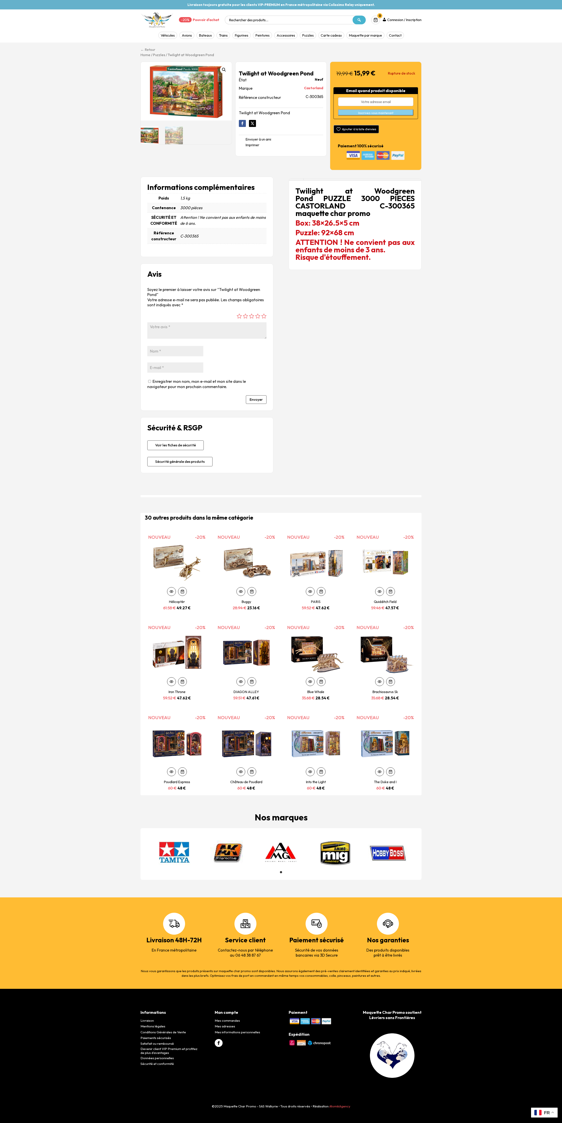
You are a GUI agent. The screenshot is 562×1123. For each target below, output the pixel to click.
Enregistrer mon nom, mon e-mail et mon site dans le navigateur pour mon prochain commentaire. (196, 384)
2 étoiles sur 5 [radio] (245, 316)
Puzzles (308, 35)
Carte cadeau (331, 35)
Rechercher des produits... (248, 20)
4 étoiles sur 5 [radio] (257, 316)
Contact (395, 35)
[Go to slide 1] (281, 872)
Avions (187, 35)
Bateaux (205, 35)
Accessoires (286, 35)
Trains (223, 35)
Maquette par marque (365, 35)
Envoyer (256, 399)
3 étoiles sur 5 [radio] (251, 316)
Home (145, 54)
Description (296, 179)
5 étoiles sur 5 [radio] (264, 316)
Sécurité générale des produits (180, 461)
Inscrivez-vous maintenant (375, 113)
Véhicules (168, 35)
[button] (224, 70)
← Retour (147, 49)
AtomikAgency (339, 1106)
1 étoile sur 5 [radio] (239, 316)
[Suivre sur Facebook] (242, 123)
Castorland (313, 88)
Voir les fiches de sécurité (175, 445)
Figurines (241, 35)
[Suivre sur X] (252, 123)
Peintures (262, 35)
